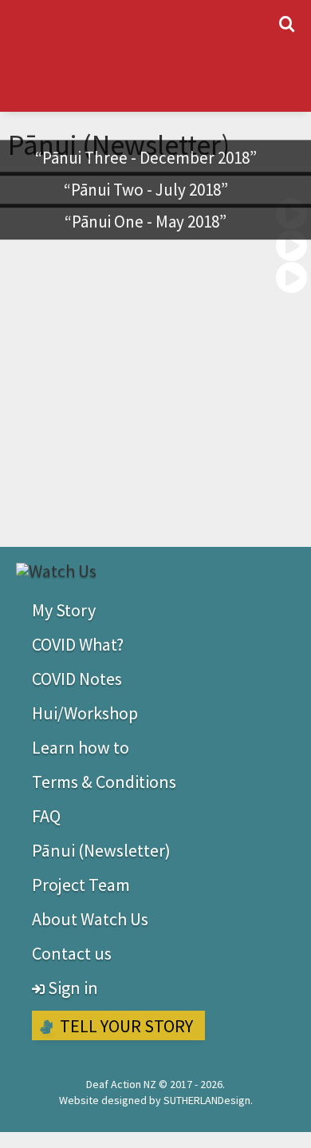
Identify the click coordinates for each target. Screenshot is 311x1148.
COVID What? (78, 644)
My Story (64, 610)
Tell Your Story (125, 1026)
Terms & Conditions (104, 781)
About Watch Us (90, 919)
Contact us (72, 953)
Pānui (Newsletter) (101, 850)
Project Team (81, 884)
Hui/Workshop (85, 713)
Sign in (71, 987)
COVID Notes (77, 678)
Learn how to (80, 747)
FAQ (46, 816)
